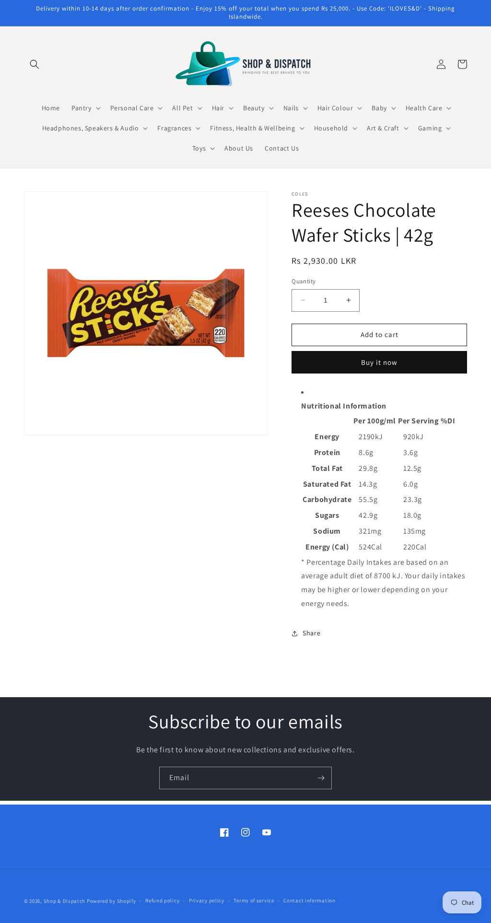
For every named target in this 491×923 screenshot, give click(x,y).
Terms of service (254, 900)
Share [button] (311, 633)
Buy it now (379, 362)
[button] (34, 64)
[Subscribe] (320, 778)
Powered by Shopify (111, 901)
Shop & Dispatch (65, 901)
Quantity (304, 281)
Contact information (309, 900)
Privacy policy (206, 900)
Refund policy (162, 900)
